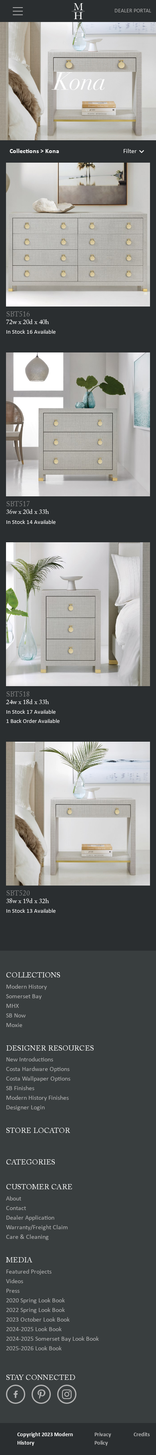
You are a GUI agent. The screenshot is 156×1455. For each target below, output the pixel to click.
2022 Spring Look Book (35, 1310)
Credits (142, 1435)
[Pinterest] (41, 1394)
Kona (52, 151)
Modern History (26, 987)
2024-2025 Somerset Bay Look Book (52, 1339)
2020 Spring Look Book (35, 1301)
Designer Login (25, 1108)
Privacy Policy (102, 1439)
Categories (30, 1162)
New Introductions (29, 1060)
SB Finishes (20, 1088)
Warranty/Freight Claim (37, 1227)
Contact (16, 1208)
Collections (24, 151)
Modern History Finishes (37, 1098)
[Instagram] (66, 1394)
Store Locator (38, 1131)
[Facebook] (15, 1394)
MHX (12, 1006)
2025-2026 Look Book (34, 1349)
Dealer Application (30, 1218)
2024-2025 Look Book (34, 1329)
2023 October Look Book (38, 1320)
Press (13, 1291)
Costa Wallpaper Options (38, 1079)
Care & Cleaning (27, 1237)
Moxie (14, 1025)
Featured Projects (29, 1272)
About (13, 1199)
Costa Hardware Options (38, 1069)
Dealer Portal (132, 11)
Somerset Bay (24, 996)
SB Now (16, 1016)
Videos (14, 1281)
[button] (147, 736)
